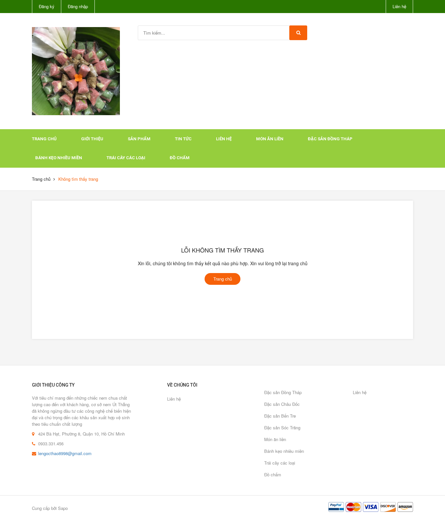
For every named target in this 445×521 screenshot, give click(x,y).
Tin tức (183, 138)
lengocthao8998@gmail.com (65, 453)
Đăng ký (46, 6)
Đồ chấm (180, 157)
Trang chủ (44, 138)
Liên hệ (399, 6)
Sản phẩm (139, 138)
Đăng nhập (78, 6)
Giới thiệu (92, 138)
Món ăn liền (269, 138)
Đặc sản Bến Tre (280, 416)
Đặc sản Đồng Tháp (330, 138)
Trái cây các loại (126, 157)
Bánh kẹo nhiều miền (58, 157)
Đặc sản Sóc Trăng (282, 427)
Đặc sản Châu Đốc (282, 404)
